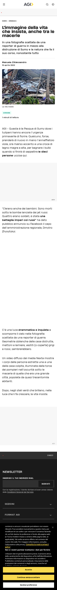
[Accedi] (53, 4)
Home (4, 21)
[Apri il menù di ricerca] (47, 4)
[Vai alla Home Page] (28, 4)
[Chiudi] (53, 527)
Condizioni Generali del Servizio (20, 492)
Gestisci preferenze (28, 585)
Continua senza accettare (28, 577)
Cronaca (13, 21)
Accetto (28, 569)
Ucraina (6, 113)
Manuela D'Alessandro (14, 62)
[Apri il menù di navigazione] (4, 4)
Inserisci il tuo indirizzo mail (18, 478)
